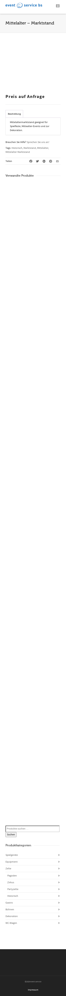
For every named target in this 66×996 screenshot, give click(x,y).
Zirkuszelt (14, 793)
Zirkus (10, 882)
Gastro (9, 902)
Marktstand (29, 148)
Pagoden (12, 875)
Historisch (17, 148)
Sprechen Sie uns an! (38, 142)
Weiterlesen (13, 194)
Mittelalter (42, 148)
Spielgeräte (12, 855)
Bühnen (10, 909)
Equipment (12, 861)
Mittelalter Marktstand (18, 152)
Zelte (8, 868)
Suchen (11, 834)
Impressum (33, 990)
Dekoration (12, 916)
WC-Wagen (11, 923)
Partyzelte (12, 889)
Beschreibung (14, 114)
